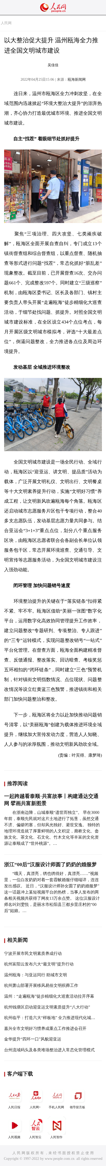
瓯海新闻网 (77, 79)
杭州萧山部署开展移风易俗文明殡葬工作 (41, 985)
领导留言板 (77, 1107)
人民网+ (35, 1107)
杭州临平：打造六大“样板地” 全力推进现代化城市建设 (53, 1017)
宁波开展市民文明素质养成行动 (33, 953)
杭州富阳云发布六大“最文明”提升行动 (39, 964)
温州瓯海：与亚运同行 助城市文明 (35, 975)
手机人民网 (56, 1107)
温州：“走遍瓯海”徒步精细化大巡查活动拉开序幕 (49, 996)
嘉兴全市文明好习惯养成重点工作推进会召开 (45, 1028)
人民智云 (35, 1137)
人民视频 (14, 1137)
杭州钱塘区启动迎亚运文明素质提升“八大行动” (47, 1007)
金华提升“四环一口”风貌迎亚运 (32, 1039)
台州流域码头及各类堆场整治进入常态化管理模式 (49, 1050)
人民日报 (14, 1107)
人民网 (6, 23)
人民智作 (56, 1137)
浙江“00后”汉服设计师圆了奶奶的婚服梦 (50, 864)
